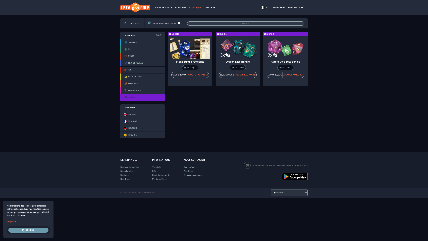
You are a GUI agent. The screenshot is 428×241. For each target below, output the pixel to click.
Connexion (279, 8)
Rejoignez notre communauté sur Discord (280, 166)
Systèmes (180, 8)
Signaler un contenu (193, 175)
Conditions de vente (161, 175)
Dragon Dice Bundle (238, 61)
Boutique (195, 8)
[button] (264, 7)
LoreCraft (210, 8)
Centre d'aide (189, 167)
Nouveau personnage (129, 167)
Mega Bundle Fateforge (190, 61)
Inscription (295, 8)
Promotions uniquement (164, 23)
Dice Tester (125, 179)
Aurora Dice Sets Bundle (285, 61)
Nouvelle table (126, 171)
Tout (158, 35)
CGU (154, 171)
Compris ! (30, 230)
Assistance (188, 171)
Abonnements (163, 8)
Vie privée (156, 167)
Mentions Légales (159, 179)
